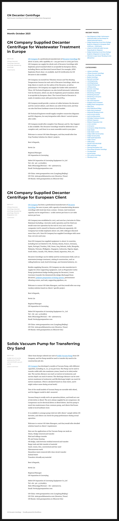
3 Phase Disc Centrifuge (94, 75)
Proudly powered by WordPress (32, 512)
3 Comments (11, 70)
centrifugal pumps (92, 83)
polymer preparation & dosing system (50, 278)
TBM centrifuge (92, 145)
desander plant (91, 91)
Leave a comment (12, 366)
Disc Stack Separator (93, 100)
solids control (91, 139)
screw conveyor (92, 124)
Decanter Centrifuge (70, 59)
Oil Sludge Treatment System (95, 118)
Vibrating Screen (92, 157)
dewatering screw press (94, 97)
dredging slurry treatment (95, 102)
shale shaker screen (93, 132)
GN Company (33, 59)
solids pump (11, 360)
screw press (90, 126)
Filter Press (90, 106)
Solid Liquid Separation (94, 138)
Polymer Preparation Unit (94, 122)
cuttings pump (91, 87)
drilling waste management (95, 104)
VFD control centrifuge (94, 155)
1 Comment (10, 217)
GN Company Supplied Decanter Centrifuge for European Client (38, 195)
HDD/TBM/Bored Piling (94, 108)
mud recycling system (93, 116)
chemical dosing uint (93, 85)
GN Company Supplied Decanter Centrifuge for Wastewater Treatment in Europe (43, 47)
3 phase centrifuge (92, 71)
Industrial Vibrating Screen (95, 112)
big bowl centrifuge (93, 79)
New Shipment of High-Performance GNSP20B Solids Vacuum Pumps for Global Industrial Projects (98, 38)
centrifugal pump (92, 81)
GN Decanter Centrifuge (23, 15)
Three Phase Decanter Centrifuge (97, 149)
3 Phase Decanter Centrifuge (95, 73)
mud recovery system (93, 114)
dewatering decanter (93, 95)
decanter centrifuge (93, 89)
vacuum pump (91, 153)
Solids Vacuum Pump (64, 356)
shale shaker (91, 130)
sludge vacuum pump (14, 358)
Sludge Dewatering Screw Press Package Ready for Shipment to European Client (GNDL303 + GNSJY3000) (99, 44)
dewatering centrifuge (93, 93)
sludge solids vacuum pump (95, 134)
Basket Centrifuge (92, 77)
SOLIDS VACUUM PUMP (94, 143)
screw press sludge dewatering (96, 128)
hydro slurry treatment (94, 110)
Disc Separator (91, 98)
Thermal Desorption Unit (94, 147)
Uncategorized (91, 151)
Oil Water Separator (93, 120)
